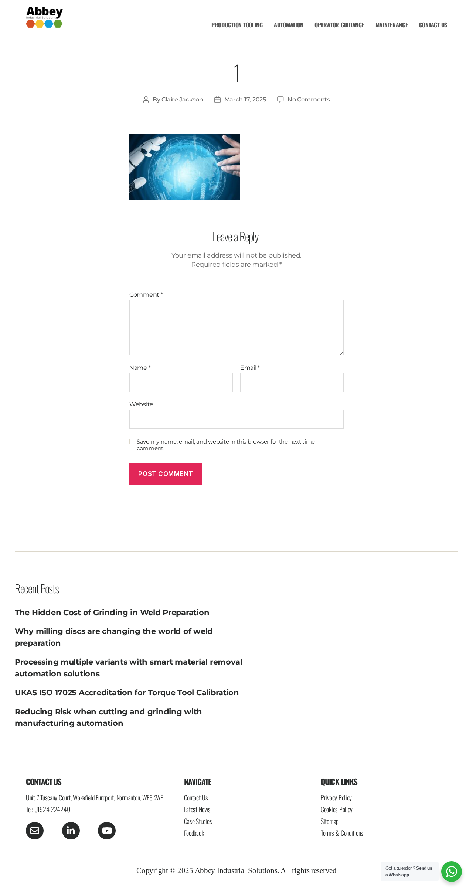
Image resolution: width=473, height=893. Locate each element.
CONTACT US (433, 25)
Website (141, 404)
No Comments (308, 99)
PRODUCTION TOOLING (237, 25)
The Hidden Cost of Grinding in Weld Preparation (112, 612)
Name (139, 368)
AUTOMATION (288, 25)
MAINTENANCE (391, 25)
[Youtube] (107, 830)
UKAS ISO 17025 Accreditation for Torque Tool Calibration (127, 692)
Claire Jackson (182, 99)
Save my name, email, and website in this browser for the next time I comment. (227, 445)
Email (250, 368)
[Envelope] (35, 830)
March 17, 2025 (245, 99)
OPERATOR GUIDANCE (339, 25)
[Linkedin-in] (71, 830)
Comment (146, 295)
